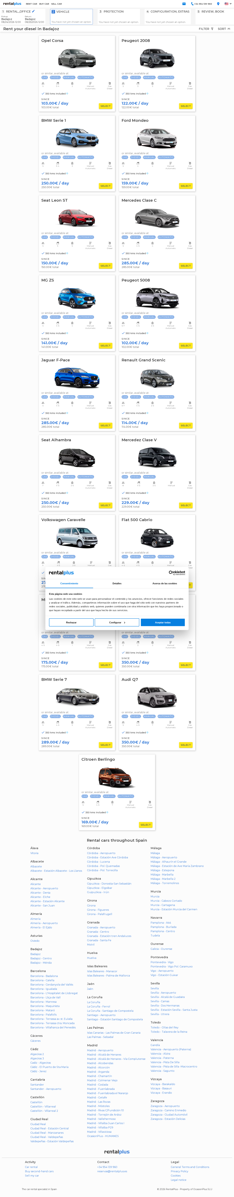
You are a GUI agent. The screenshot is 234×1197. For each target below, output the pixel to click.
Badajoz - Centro (41, 958)
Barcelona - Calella (42, 980)
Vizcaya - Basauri (161, 1088)
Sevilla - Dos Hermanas (165, 1005)
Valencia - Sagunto (162, 1070)
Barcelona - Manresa (43, 1001)
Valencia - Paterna (162, 1058)
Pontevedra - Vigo (162, 962)
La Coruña (93, 1002)
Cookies (176, 1175)
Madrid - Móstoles (98, 1106)
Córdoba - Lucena (98, 861)
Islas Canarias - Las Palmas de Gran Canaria (113, 1032)
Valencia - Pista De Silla (165, 1062)
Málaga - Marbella (162, 874)
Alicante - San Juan (42, 905)
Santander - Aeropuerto (45, 1088)
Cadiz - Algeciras (40, 1062)
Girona (91, 905)
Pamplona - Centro (163, 931)
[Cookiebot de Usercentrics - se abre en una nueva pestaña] (171, 573)
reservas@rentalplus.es (112, 1171)
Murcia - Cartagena (163, 905)
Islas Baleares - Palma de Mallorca (108, 975)
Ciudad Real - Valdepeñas (46, 1137)
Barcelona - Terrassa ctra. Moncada (52, 1023)
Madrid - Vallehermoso (101, 1118)
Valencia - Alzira (160, 1053)
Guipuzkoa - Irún (98, 892)
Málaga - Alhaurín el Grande (169, 861)
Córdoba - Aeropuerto (101, 853)
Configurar (115, 622)
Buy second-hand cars (39, 1171)
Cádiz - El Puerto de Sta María (49, 1067)
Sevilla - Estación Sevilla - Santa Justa (174, 1009)
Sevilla (155, 988)
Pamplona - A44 (161, 922)
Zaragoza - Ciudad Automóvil (169, 1114)
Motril (91, 944)
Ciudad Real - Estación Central (49, 1128)
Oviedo (34, 940)
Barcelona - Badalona (44, 976)
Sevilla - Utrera (160, 1014)
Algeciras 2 (37, 1054)
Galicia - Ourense (161, 948)
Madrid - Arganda (98, 1071)
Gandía (155, 1045)
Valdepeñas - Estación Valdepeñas (52, 1141)
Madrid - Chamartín (99, 1076)
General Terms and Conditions (190, 1167)
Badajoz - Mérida (41, 962)
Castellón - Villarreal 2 (44, 1110)
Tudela (155, 935)
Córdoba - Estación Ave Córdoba (107, 857)
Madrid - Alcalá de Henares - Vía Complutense (116, 1058)
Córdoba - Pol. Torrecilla (102, 870)
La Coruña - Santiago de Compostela (110, 1010)
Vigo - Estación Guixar (164, 975)
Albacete (36, 866)
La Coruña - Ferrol (98, 1006)
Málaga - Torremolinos (165, 883)
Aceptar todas (163, 622)
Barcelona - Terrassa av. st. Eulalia (51, 1018)
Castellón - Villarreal (43, 1106)
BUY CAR (44, 4)
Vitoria (34, 853)
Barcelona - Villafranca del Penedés (53, 1027)
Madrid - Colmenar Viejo (102, 1080)
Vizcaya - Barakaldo (163, 1084)
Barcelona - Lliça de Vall (45, 997)
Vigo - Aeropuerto (162, 970)
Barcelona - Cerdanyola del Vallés (51, 984)
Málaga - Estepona (162, 870)
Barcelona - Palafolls (43, 1014)
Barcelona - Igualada (43, 988)
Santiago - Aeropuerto (101, 1015)
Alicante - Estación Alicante (47, 901)
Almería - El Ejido (41, 927)
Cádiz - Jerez (38, 1071)
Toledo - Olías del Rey (164, 1027)
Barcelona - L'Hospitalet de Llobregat (54, 993)
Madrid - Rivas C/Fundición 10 (105, 1110)
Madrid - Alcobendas (100, 1063)
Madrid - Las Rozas (98, 1101)
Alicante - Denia (40, 892)
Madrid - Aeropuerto (100, 1050)
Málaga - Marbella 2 (163, 878)
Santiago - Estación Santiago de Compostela (115, 1019)
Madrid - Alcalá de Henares (104, 1054)
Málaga (155, 853)
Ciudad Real (38, 1124)
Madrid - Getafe (97, 1097)
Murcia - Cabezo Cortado (166, 900)
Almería (35, 918)
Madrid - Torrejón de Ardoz (104, 1114)
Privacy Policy (179, 1171)
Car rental (31, 1167)
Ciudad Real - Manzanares (47, 1132)
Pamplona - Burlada (163, 927)
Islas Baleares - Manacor (102, 971)
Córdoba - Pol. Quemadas (103, 866)
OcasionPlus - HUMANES (103, 1136)
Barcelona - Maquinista (45, 1006)
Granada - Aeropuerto (101, 927)
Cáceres (35, 1040)
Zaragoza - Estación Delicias (168, 1118)
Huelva (91, 957)
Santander (37, 1084)
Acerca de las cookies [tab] (164, 583)
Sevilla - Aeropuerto (163, 992)
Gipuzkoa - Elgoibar (99, 887)
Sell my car (32, 1175)
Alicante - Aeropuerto (44, 888)
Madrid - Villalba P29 (100, 1127)
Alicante (35, 884)
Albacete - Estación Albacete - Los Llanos (56, 870)
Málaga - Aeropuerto (164, 857)
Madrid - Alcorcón (98, 1067)
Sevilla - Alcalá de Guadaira (168, 997)
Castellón (36, 1102)
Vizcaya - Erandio (161, 1092)
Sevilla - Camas (160, 1001)
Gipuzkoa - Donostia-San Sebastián (109, 883)
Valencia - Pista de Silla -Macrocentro (174, 1066)
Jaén (90, 988)
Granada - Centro (98, 931)
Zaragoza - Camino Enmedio (168, 1110)
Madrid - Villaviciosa (99, 1131)
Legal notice (178, 1179)
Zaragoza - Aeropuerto (165, 1106)
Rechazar (71, 622)
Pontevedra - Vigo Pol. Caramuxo (172, 966)
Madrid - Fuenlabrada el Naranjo (107, 1093)
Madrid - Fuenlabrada (101, 1088)
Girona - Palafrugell (99, 914)
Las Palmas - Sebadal (100, 1037)
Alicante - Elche (40, 897)
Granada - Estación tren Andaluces (109, 936)
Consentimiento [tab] (69, 583)
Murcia (155, 896)
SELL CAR (56, 4)
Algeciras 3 (37, 1058)
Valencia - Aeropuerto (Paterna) (171, 1049)
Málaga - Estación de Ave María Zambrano (177, 866)
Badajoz (35, 954)
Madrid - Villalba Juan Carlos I (105, 1123)
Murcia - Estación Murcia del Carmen (174, 909)
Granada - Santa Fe (99, 940)
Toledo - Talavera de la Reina (169, 1031)
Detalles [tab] (117, 583)
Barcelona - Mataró (42, 1010)
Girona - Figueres (98, 909)
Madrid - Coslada (97, 1084)
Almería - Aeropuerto (44, 923)
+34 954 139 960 (107, 1167)
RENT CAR (31, 4)
